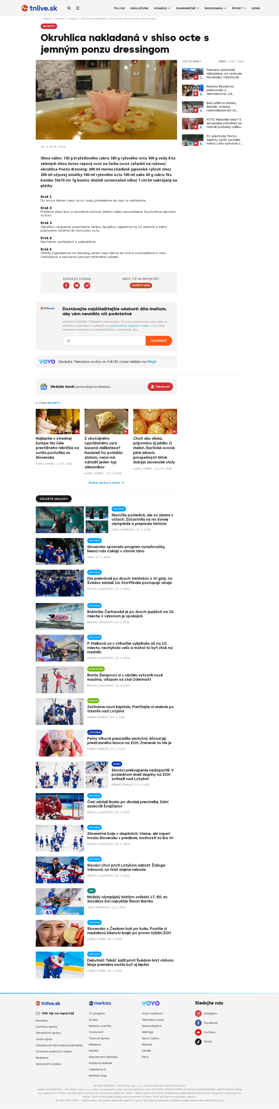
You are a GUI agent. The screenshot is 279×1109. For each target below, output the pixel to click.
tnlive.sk (47, 18)
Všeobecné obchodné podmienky (59, 1045)
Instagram (210, 1013)
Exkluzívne (139, 8)
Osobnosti (96, 1032)
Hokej (117, 764)
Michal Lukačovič (100, 588)
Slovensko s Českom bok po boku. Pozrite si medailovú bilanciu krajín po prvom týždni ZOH (129, 931)
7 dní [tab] (239, 61)
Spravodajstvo (152, 1026)
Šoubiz (93, 1020)
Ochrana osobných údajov (54, 1051)
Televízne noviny (153, 1020)
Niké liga (147, 1032)
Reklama (95, 1044)
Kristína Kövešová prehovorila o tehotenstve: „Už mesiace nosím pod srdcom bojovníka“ (221, 90)
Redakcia (42, 1058)
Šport (237, 8)
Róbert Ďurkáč (97, 717)
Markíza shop (98, 1075)
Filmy (145, 1057)
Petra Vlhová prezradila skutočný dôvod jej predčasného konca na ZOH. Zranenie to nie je (129, 741)
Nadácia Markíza (100, 1063)
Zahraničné (185, 8)
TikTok (208, 1041)
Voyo (151, 361)
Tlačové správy (99, 1038)
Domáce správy (46, 1026)
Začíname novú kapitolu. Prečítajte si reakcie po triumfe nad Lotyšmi (130, 709)
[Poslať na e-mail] (76, 285)
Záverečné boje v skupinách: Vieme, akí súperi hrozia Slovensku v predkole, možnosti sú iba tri (130, 836)
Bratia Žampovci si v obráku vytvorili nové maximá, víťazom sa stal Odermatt (125, 677)
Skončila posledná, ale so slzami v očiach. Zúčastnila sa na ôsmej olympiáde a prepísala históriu (142, 519)
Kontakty (42, 1020)
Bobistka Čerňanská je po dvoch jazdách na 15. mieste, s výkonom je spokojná (130, 614)
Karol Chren (45, 463)
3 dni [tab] (231, 61)
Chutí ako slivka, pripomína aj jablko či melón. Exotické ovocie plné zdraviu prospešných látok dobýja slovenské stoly (154, 450)
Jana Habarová (123, 529)
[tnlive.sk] (39, 8)
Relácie (147, 1044)
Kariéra (93, 1050)
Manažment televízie (103, 1057)
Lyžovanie (95, 732)
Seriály (146, 1050)
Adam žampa (96, 669)
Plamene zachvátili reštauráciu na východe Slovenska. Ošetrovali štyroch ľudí (224, 73)
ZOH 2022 (118, 509)
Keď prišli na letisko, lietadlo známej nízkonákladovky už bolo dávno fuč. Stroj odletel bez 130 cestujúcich (223, 106)
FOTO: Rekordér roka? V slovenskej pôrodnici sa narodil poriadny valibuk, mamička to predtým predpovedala (225, 123)
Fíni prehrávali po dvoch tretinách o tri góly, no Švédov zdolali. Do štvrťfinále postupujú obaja (130, 580)
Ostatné (60, 18)
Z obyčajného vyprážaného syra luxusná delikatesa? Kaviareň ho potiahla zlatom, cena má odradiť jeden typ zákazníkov (104, 452)
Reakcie (93, 700)
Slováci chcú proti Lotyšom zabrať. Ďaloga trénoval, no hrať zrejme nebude (126, 867)
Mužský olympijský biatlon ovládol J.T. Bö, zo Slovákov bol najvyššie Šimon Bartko (127, 899)
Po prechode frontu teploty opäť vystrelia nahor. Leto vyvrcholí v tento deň (223, 139)
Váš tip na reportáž (58, 1013)
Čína (91, 890)
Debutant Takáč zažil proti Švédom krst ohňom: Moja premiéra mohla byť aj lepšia (130, 962)
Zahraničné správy (48, 1033)
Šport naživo (150, 1038)
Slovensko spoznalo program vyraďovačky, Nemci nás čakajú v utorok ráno (126, 549)
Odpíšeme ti (97, 1069)
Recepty (54, 403)
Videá (255, 8)
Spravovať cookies (48, 1064)
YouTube (209, 1032)
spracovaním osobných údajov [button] (130, 325)
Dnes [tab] (222, 61)
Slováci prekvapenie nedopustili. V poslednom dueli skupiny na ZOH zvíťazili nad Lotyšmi (143, 774)
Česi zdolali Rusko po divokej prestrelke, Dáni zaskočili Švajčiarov (127, 804)
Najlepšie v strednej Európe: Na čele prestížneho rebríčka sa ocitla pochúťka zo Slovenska (57, 448)
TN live (119, 8)
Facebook (211, 1023)
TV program (97, 1013)
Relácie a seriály (100, 1026)
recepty (73, 18)
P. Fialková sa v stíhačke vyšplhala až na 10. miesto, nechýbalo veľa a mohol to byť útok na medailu (130, 647)
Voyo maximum (152, 1013)
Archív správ (44, 1039)
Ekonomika (214, 8)
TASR (90, 557)
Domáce (160, 8)
